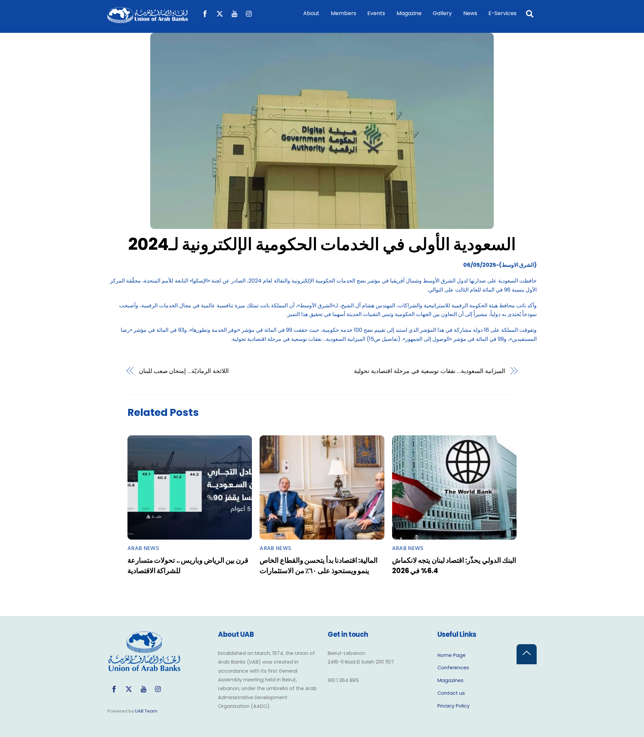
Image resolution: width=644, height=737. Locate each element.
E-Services (502, 13)
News (470, 13)
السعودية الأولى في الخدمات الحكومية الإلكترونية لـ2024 (322, 244)
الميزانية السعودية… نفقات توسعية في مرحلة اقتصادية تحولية (429, 371)
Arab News (143, 548)
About (311, 13)
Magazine (409, 13)
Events (376, 13)
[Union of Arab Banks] (147, 19)
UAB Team (146, 711)
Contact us (451, 693)
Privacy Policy (453, 705)
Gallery (442, 13)
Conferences (453, 667)
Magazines (450, 680)
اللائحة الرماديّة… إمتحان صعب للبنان (184, 371)
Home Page (451, 655)
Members (343, 13)
